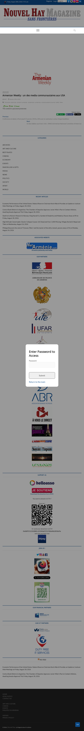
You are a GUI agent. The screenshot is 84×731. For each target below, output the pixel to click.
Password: (33, 361)
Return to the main (37, 382)
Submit (42, 375)
